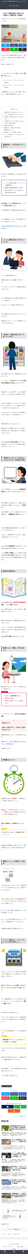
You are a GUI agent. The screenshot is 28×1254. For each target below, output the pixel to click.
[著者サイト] (7, 1106)
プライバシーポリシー (7, 1246)
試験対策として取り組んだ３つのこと (13, 112)
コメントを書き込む (14, 1229)
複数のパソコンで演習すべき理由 (12, 132)
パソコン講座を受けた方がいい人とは (13, 114)
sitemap (14, 1249)
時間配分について (8, 130)
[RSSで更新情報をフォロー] (14, 1111)
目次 (12, 109)
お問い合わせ (20, 1246)
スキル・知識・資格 (7, 1086)
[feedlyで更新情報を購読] (20, 1106)
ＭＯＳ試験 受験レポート (14, 910)
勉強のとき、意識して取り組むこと (13, 127)
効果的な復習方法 (8, 125)
